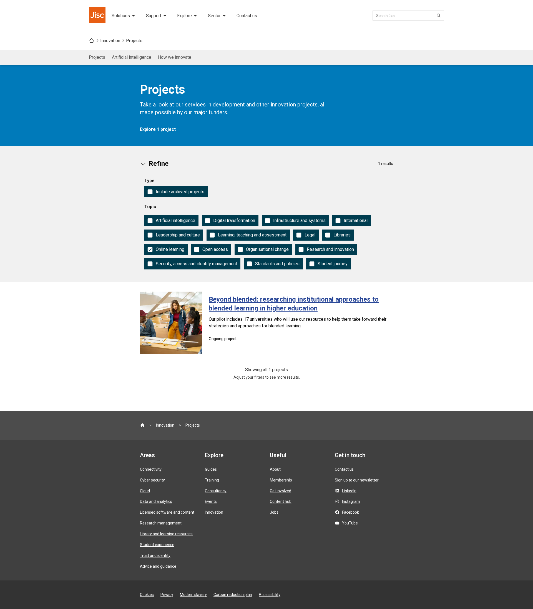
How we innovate (174, 57)
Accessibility (269, 594)
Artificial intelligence (131, 57)
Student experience (157, 544)
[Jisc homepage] (98, 15)
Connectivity (151, 469)
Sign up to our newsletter (357, 480)
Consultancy (216, 491)
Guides (211, 469)
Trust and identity (155, 555)
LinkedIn (349, 491)
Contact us (247, 15)
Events (211, 501)
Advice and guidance (158, 566)
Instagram (351, 501)
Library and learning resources (166, 534)
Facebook (350, 512)
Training (212, 480)
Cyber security (152, 480)
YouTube (350, 523)
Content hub (280, 501)
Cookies (147, 594)
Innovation (110, 40)
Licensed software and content (167, 512)
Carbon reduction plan (232, 594)
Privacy (166, 594)
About (275, 469)
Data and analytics (156, 501)
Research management (161, 523)
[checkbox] (176, 191)
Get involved (280, 491)
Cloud (145, 491)
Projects (134, 40)
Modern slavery (193, 594)
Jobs (274, 512)
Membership (281, 480)
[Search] (439, 15)
